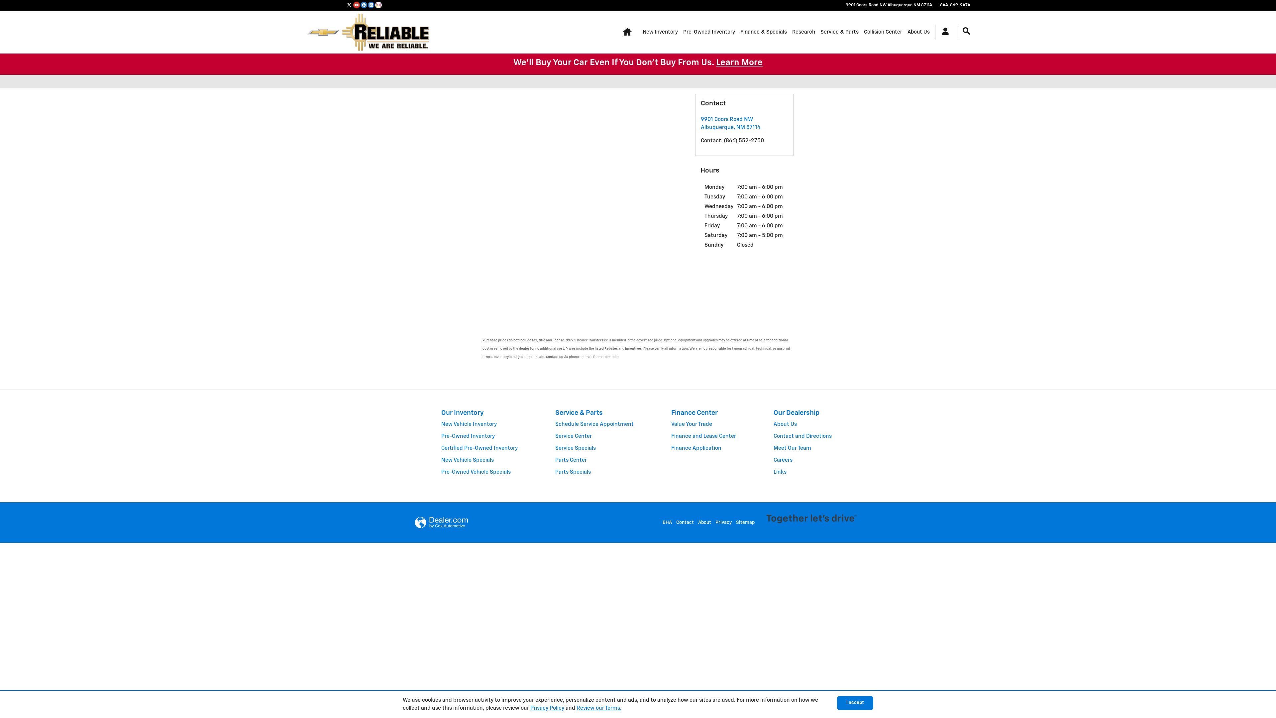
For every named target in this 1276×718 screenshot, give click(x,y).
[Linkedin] (371, 5)
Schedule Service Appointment (594, 424)
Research (803, 32)
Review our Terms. (599, 708)
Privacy (723, 522)
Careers (783, 460)
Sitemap (745, 522)
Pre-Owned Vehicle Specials (476, 472)
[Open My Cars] (943, 32)
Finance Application (696, 448)
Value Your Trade (691, 424)
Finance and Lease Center (703, 436)
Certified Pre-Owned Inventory (479, 448)
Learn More (739, 63)
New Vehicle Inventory (469, 424)
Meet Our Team (792, 448)
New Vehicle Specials (467, 460)
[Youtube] (356, 5)
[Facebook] (364, 5)
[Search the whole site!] (966, 31)
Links (780, 472)
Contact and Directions (803, 436)
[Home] (323, 32)
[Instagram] (378, 5)
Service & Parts (839, 32)
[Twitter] (349, 5)
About (704, 522)
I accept (855, 702)
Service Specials (575, 448)
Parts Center (571, 460)
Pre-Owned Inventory (709, 32)
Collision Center (883, 32)
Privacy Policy (547, 708)
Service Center (573, 436)
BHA (667, 522)
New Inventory (660, 32)
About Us (918, 32)
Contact (685, 522)
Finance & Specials (763, 32)
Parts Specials (573, 472)
